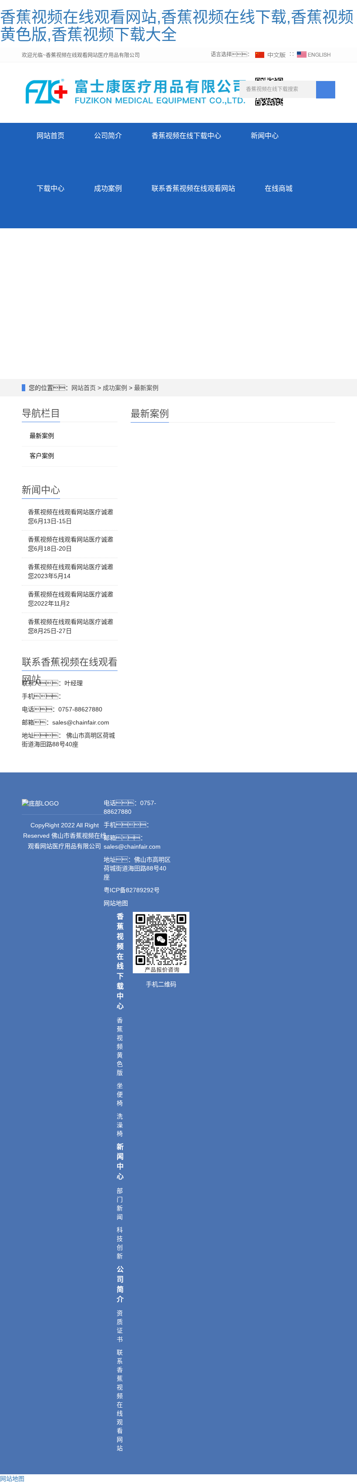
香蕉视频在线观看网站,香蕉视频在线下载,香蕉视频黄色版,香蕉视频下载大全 (177, 26)
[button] (186, 162)
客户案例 (42, 455)
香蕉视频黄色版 (120, 1046)
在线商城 (279, 188)
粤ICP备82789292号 (132, 890)
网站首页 (50, 135)
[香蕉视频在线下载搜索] (325, 89)
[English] (314, 54)
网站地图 (12, 1478)
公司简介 (108, 135)
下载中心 (50, 188)
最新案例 (145, 387)
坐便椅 (120, 1094)
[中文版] (271, 54)
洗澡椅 (120, 1125)
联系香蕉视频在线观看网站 (193, 188)
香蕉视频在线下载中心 (186, 135)
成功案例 (108, 188)
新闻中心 (265, 135)
